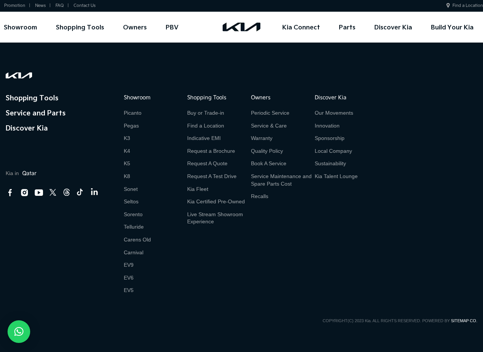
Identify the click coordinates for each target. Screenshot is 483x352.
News (40, 5)
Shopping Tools (80, 27)
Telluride (134, 227)
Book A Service (268, 163)
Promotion (14, 5)
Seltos (131, 201)
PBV (172, 27)
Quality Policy (267, 151)
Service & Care (269, 126)
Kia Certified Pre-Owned (216, 201)
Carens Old (137, 240)
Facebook (10, 192)
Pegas (131, 126)
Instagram (24, 192)
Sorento (133, 214)
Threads (66, 192)
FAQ (59, 5)
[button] (19, 331)
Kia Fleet (197, 189)
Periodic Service (270, 113)
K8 (127, 176)
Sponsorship (330, 138)
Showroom (20, 27)
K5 (127, 163)
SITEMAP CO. (464, 320)
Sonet (131, 189)
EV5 (129, 290)
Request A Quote (207, 163)
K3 (127, 138)
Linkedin (93, 192)
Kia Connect (301, 27)
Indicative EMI (204, 138)
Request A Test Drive (212, 176)
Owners (135, 27)
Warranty (261, 138)
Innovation (327, 126)
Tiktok (80, 192)
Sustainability (330, 163)
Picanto (133, 113)
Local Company (333, 151)
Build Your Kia (452, 27)
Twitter (53, 192)
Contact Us (84, 5)
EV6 (129, 278)
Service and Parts (36, 112)
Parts (347, 27)
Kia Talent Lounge (336, 176)
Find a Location (467, 5)
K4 (127, 151)
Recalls (259, 196)
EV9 (129, 265)
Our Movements (334, 113)
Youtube (38, 192)
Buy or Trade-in (205, 113)
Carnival (133, 252)
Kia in (21, 173)
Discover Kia (393, 27)
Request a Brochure (211, 151)
